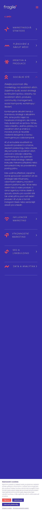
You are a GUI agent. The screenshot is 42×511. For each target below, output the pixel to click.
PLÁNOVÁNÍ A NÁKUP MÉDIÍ (21, 45)
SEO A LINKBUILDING (21, 251)
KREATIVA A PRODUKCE (19, 62)
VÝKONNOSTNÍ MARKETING (20, 235)
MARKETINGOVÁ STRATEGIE (22, 29)
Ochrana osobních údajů (21, 508)
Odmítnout (18, 500)
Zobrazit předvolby (11, 504)
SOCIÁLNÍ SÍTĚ (21, 77)
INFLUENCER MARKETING (20, 219)
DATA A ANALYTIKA (24, 266)
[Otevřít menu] (37, 7)
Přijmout (7, 500)
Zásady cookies (7, 508)
